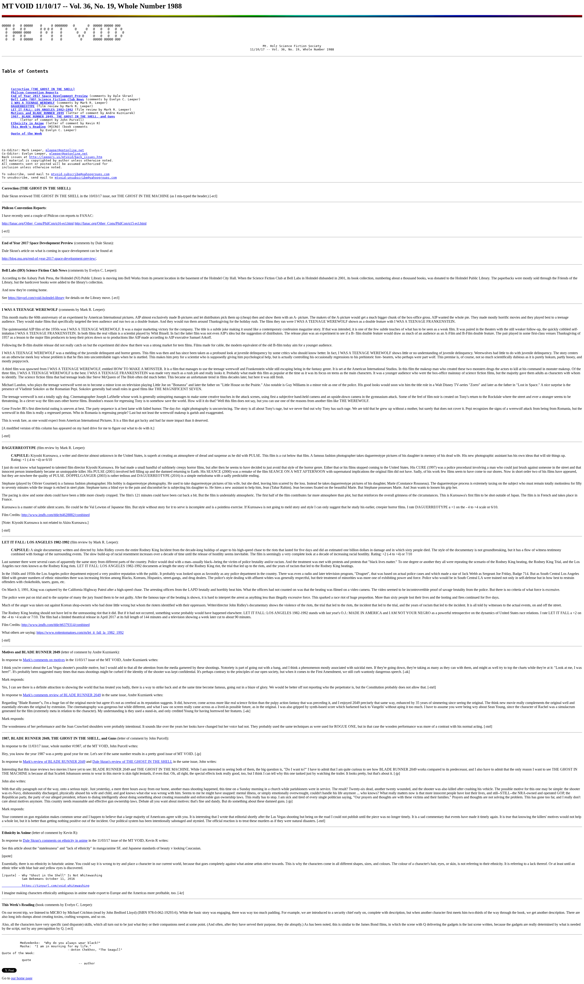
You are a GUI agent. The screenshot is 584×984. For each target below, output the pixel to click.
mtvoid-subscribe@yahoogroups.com (80, 174)
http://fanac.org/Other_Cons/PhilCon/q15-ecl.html (110, 223)
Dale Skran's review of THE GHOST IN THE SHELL (132, 761)
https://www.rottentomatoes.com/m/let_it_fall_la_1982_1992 (80, 632)
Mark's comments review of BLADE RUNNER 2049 (62, 695)
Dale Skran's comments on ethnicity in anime (55, 840)
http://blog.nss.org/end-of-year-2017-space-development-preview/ (49, 258)
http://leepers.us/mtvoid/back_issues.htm (65, 157)
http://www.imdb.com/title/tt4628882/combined (55, 515)
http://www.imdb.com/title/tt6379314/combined (55, 625)
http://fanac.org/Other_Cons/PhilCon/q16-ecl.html (38, 223)
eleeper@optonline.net (68, 153)
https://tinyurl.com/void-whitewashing (45, 885)
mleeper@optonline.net (65, 150)
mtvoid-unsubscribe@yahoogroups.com (86, 177)
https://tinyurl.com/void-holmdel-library (36, 298)
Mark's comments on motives (44, 660)
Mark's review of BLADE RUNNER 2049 (54, 761)
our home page (21, 978)
